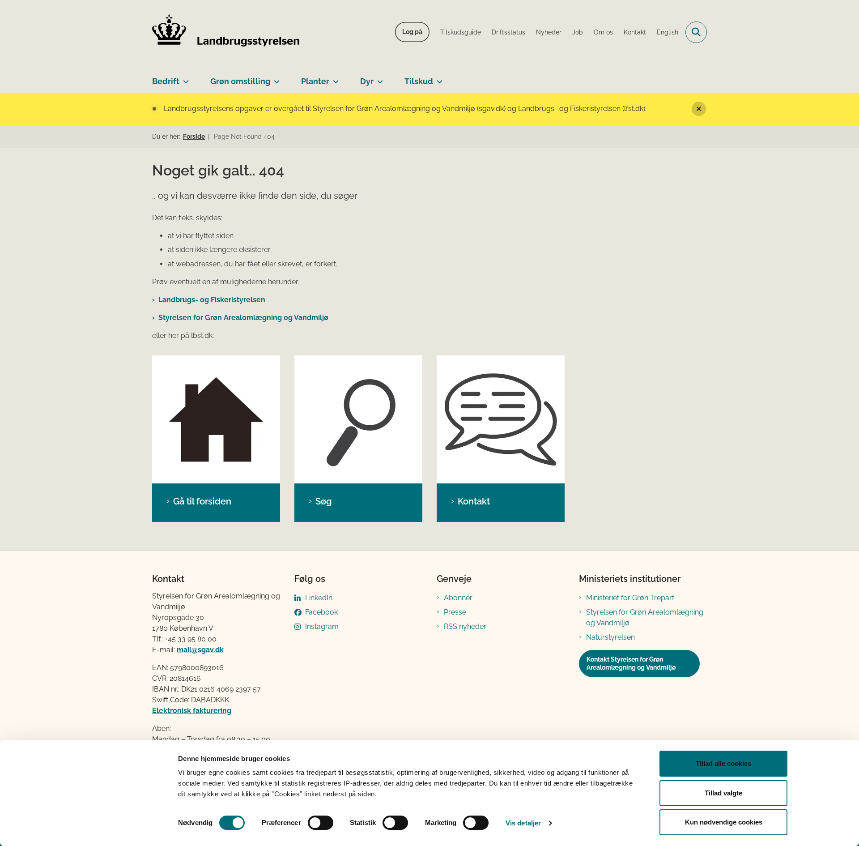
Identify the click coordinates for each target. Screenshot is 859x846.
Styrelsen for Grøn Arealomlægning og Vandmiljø (243, 317)
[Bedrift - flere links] (184, 77)
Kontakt (474, 501)
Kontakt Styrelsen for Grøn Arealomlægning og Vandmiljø (631, 663)
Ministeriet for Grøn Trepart (630, 598)
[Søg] (358, 419)
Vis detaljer (523, 823)
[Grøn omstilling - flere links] (275, 77)
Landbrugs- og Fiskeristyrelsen (211, 299)
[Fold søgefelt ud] (696, 32)
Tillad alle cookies (723, 763)
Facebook (321, 612)
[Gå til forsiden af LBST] (226, 32)
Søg (323, 501)
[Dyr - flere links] (378, 77)
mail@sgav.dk (200, 649)
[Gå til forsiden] (216, 419)
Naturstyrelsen (610, 637)
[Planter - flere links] (334, 77)
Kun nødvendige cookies (723, 822)
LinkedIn (318, 598)
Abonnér (458, 598)
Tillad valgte (723, 793)
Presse (455, 612)
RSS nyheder (465, 626)
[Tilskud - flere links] (437, 77)
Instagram (322, 626)
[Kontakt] (501, 419)
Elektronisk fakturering (191, 710)
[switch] (320, 823)
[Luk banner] (699, 109)
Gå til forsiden (202, 501)
